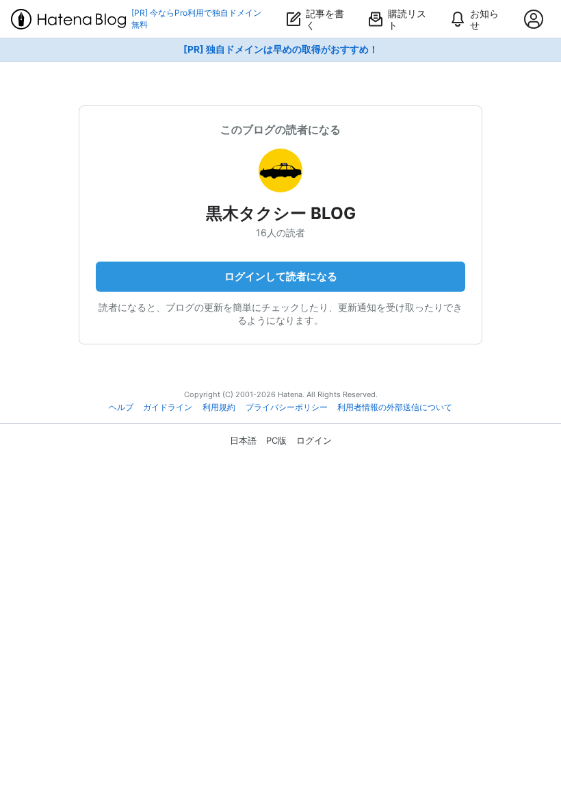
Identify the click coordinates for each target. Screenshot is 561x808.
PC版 (276, 440)
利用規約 (219, 407)
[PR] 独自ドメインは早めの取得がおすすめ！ (280, 49)
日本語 (243, 440)
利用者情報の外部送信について (394, 407)
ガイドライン (167, 407)
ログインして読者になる (280, 276)
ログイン (314, 440)
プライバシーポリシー (287, 407)
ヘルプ (121, 407)
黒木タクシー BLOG (281, 213)
